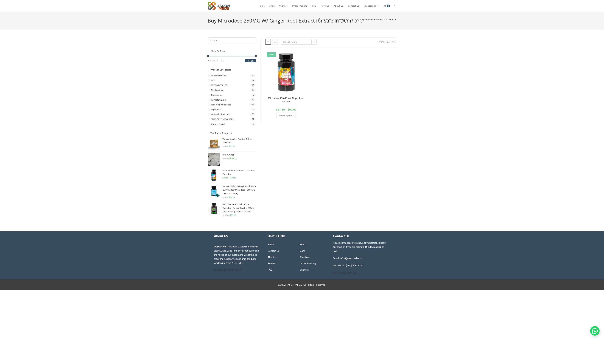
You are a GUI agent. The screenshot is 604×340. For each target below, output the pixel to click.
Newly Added (217, 90)
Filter (250, 61)
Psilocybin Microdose (221, 104)
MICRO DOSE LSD (219, 85)
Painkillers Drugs (218, 99)
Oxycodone (216, 95)
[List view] (275, 42)
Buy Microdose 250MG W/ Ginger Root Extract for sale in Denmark (365, 19)
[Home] (319, 19)
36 (390, 41)
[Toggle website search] (395, 6)
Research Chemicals (220, 114)
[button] (297, 54)
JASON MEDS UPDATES (227, 270)
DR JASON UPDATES (345, 272)
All (394, 41)
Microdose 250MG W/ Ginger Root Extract (286, 100)
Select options (286, 115)
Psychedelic (216, 109)
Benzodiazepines (219, 75)
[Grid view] (268, 42)
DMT (213, 80)
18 (387, 41)
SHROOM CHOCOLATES (222, 119)
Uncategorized (218, 124)
